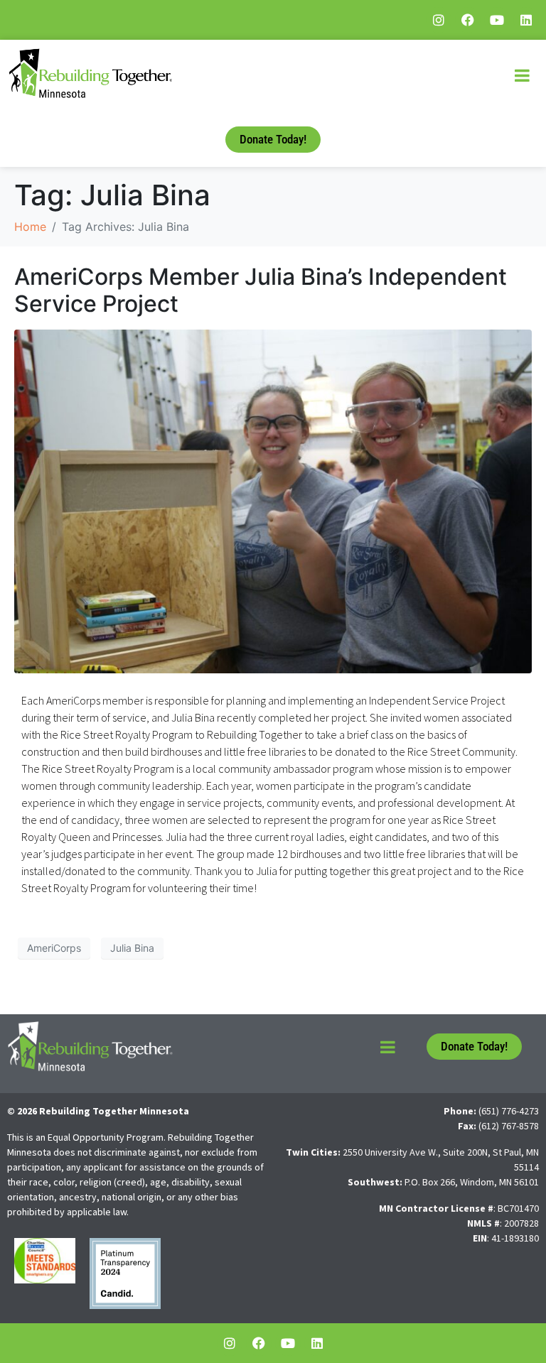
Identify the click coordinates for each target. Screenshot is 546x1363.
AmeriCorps (54, 948)
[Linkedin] (526, 20)
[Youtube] (497, 20)
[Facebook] (468, 20)
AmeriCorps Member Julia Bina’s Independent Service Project (260, 290)
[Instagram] (438, 20)
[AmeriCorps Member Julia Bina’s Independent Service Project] (273, 500)
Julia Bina (132, 948)
